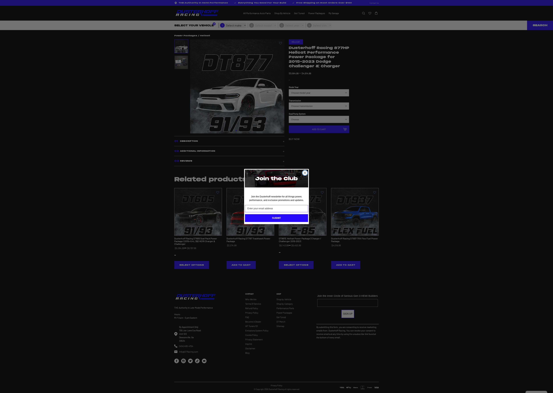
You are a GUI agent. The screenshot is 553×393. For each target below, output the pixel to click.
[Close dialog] (305, 173)
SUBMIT (276, 218)
